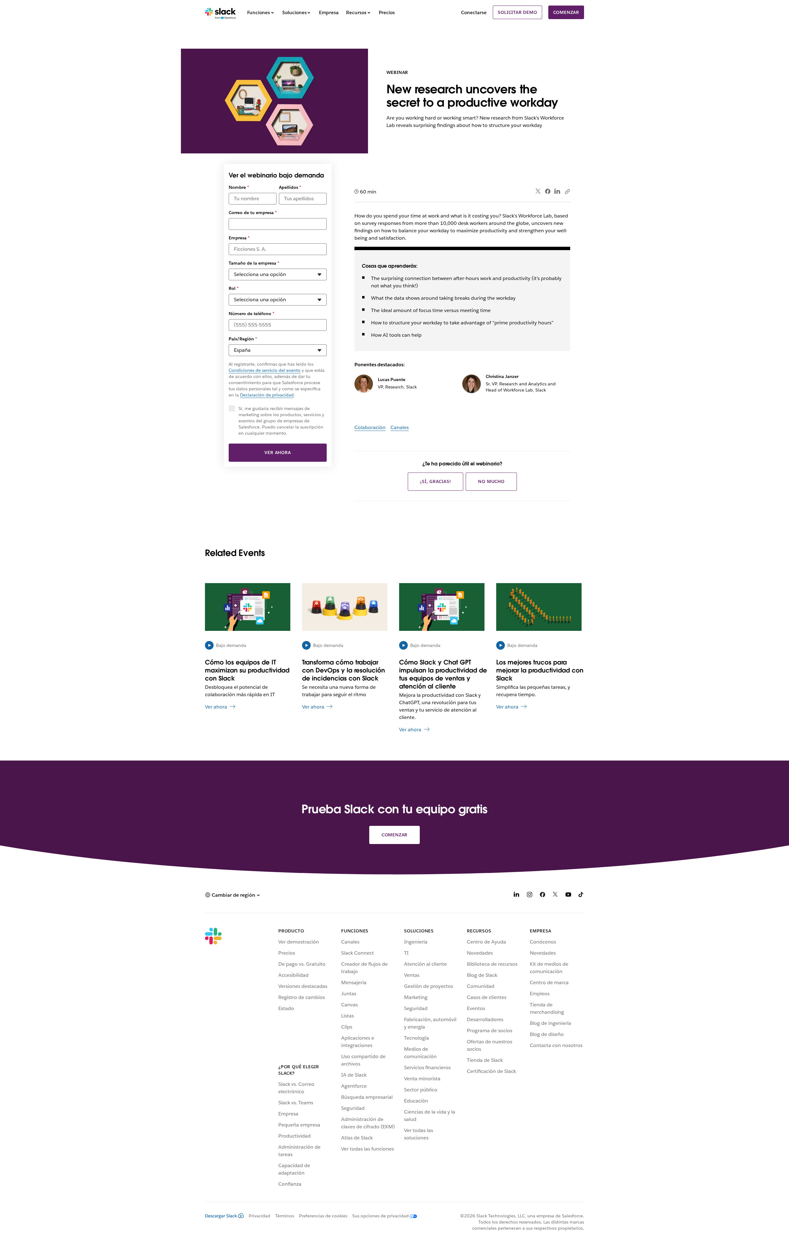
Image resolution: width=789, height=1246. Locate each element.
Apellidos (290, 187)
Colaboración (370, 427)
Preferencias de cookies (323, 1216)
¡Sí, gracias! (435, 481)
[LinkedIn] (557, 191)
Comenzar (566, 12)
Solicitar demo (517, 12)
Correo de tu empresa (253, 212)
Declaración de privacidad (267, 395)
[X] (555, 895)
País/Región (243, 339)
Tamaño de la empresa (254, 263)
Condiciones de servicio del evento (264, 370)
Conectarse (474, 12)
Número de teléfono (251, 313)
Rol (234, 288)
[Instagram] (529, 895)
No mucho (491, 481)
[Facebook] (547, 191)
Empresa (239, 238)
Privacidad (259, 1216)
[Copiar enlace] (567, 191)
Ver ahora (277, 452)
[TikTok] (581, 895)
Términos (284, 1216)
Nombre (239, 187)
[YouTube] (568, 895)
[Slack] (220, 12)
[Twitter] (538, 191)
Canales (399, 427)
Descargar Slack (221, 1216)
